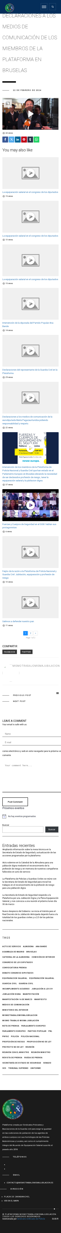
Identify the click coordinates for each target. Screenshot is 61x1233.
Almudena (28, 946)
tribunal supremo (18, 1068)
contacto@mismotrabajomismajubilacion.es (30, 1183)
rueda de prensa (33, 1058)
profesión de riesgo (13, 1042)
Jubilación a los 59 (42, 989)
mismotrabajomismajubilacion (36, 665)
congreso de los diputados (17, 962)
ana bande (41, 946)
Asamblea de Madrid (13, 952)
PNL (50, 1031)
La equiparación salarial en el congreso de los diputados (30, 192)
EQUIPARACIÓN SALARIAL (41, 978)
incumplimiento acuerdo (16, 989)
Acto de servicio (11, 946)
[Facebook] (5, 140)
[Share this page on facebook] (9, 652)
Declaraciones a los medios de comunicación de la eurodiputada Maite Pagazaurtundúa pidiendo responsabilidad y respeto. (27, 420)
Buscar (5, 825)
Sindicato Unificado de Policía (31, 1219)
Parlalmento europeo (33, 1026)
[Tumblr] (30, 140)
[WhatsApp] (36, 140)
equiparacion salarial (14, 978)
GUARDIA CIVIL (26, 983)
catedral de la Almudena (16, 957)
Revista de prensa (12, 1058)
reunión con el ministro (15, 1052)
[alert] (30, 816)
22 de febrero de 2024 (27, 90)
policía (15, 1036)
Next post (19, 701)
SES (4, 1068)
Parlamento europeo (14, 1031)
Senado (47, 1063)
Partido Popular (37, 1031)
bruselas (31, 952)
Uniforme (35, 1068)
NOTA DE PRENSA (10, 1026)
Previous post (22, 695)
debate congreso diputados (18, 973)
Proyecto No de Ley (13, 1047)
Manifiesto (40, 999)
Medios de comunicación (15, 1005)
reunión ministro (40, 1052)
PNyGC (5, 1036)
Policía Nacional (30, 1036)
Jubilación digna (11, 994)
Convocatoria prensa (14, 968)
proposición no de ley (39, 1042)
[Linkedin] (18, 140)
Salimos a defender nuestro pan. (18, 621)
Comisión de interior (43, 957)
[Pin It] (24, 140)
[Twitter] (11, 140)
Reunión (30, 1047)
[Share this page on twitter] (26, 652)
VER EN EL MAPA (11, 1201)
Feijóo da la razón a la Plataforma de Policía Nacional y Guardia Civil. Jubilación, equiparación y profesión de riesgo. (29, 574)
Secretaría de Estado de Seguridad (21, 1063)
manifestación (31, 994)
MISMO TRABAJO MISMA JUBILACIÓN (20, 1021)
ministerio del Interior (15, 1010)
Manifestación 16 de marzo (17, 999)
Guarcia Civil (9, 983)
